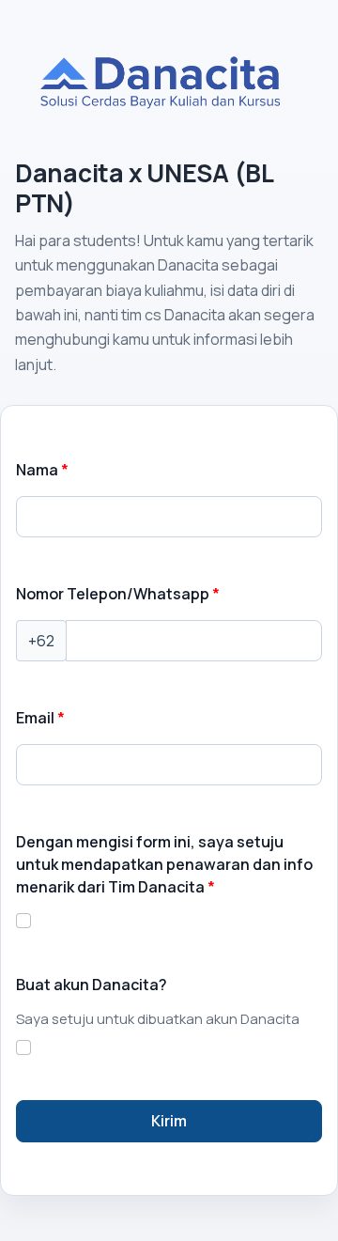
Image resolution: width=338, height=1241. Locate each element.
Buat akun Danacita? (91, 984)
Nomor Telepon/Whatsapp (112, 593)
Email (35, 717)
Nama (37, 469)
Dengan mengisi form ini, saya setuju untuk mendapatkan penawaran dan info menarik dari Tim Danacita (164, 864)
